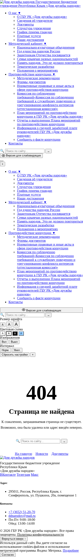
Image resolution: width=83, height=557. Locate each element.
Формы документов (31, 82)
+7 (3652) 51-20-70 (22, 512)
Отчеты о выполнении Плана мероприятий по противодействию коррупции (48, 122)
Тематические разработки (35, 66)
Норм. (5, 350)
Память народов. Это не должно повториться (50, 63)
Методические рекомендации (38, 78)
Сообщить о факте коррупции (38, 139)
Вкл (4, 341)
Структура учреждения (34, 28)
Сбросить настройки (15, 354)
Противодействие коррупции (32, 74)
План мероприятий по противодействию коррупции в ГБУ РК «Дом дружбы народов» (50, 114)
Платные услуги (29, 36)
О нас (15, 13)
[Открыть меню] (1, 161)
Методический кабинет (28, 43)
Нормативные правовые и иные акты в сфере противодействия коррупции (45, 87)
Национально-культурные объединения (45, 47)
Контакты (16, 143)
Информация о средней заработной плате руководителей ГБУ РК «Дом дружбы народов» (47, 131)
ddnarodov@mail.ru (22, 516)
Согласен (8, 554)
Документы (25, 24)
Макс (35, 474)
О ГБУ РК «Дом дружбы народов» (42, 17)
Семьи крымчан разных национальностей (47, 59)
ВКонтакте (8, 474)
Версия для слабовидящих (23, 155)
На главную (23, 454)
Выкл (14, 341)
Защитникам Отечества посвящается (43, 55)
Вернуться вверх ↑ (14, 538)
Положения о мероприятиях (37, 70)
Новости (42, 454)
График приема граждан (34, 32)
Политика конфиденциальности (40, 534)
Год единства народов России (38, 51)
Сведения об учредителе (35, 20)
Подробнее (71, 550)
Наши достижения (30, 40)
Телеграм (23, 474)
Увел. (17, 350)
